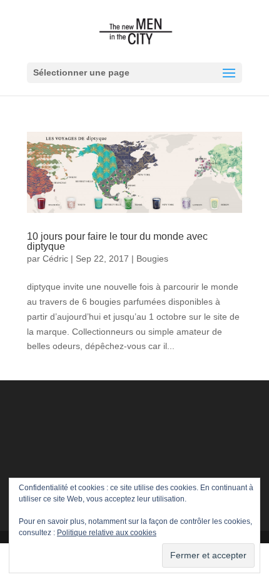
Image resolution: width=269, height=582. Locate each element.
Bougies (152, 259)
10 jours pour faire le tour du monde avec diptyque (117, 241)
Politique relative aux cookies (106, 532)
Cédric (55, 259)
